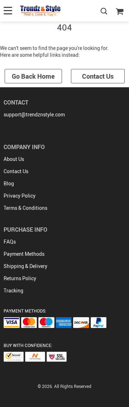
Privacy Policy (19, 195)
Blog (9, 183)
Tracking (13, 290)
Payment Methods (24, 253)
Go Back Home (33, 76)
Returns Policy (20, 278)
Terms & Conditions (25, 207)
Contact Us (98, 76)
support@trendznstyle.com (34, 114)
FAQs (10, 241)
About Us (14, 159)
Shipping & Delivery (25, 266)
